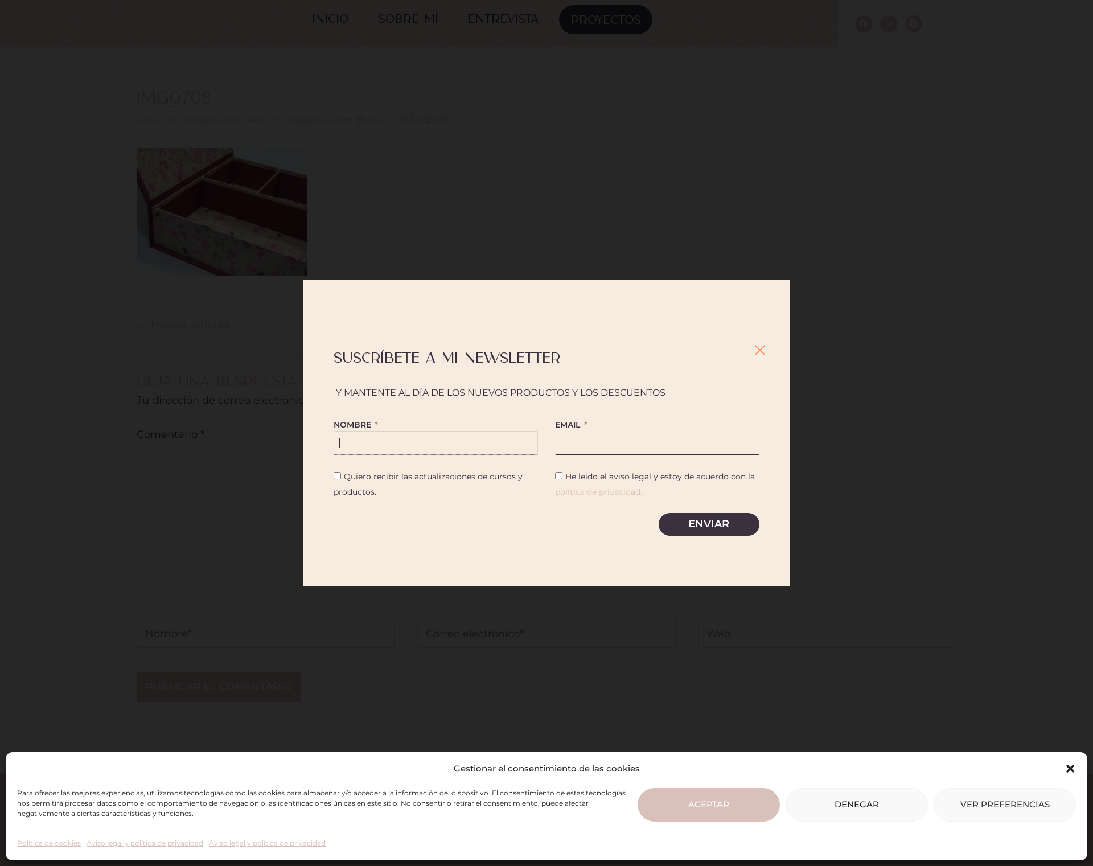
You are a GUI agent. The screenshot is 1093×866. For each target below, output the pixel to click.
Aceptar (708, 804)
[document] (546, 433)
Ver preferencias (1005, 804)
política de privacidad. (598, 492)
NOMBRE (353, 425)
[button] (1070, 768)
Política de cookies (49, 843)
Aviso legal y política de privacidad (145, 843)
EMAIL (568, 425)
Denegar (857, 804)
